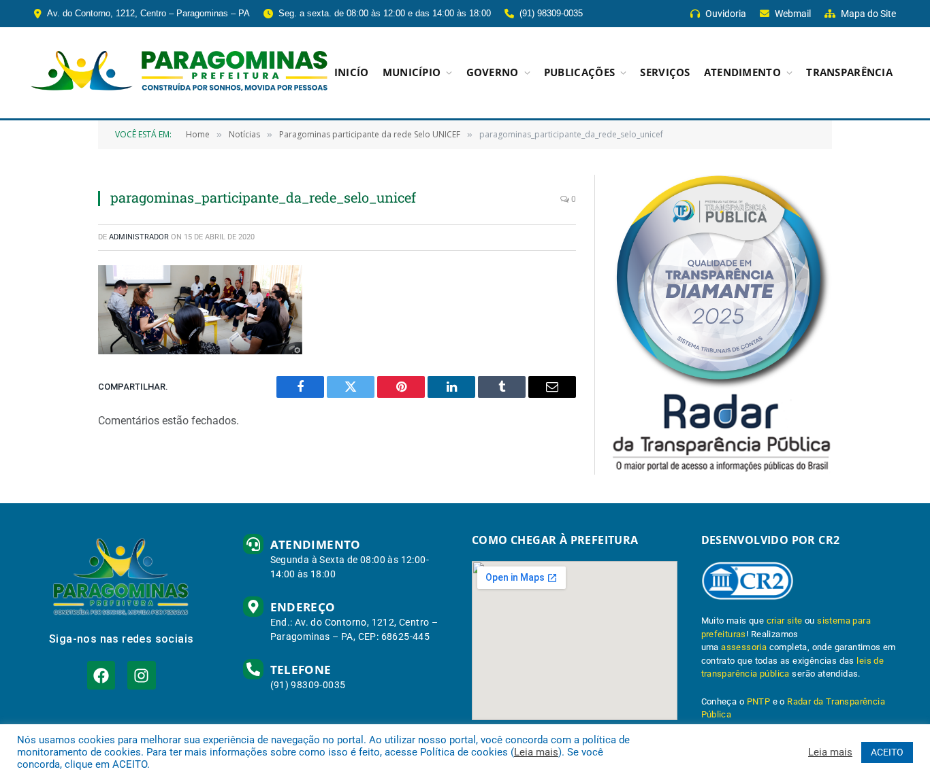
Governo (492, 72)
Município (412, 72)
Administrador (139, 237)
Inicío (351, 72)
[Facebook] (101, 675)
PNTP (759, 701)
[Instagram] (141, 675)
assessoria (744, 647)
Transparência (849, 72)
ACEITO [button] (887, 752)
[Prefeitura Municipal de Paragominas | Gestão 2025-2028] (179, 73)
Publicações (579, 72)
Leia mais (536, 752)
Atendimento (742, 72)
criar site (785, 620)
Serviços (665, 72)
